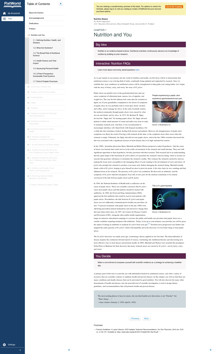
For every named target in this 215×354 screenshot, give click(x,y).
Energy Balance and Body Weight (44, 144)
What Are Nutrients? (43, 48)
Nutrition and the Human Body (42, 92)
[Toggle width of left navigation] (20, 350)
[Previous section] (69, 350)
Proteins (33, 108)
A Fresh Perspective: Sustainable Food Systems (44, 74)
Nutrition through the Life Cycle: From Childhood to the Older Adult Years (43, 160)
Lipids (32, 102)
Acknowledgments (36, 18)
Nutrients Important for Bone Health (41, 130)
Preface (32, 28)
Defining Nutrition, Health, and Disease (47, 41)
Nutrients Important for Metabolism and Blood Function (41, 137)
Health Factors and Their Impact (44, 61)
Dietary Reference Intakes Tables (43, 184)
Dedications (34, 23)
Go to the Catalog (174, 7)
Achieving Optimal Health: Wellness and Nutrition (41, 177)
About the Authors (36, 12)
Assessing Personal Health (45, 68)
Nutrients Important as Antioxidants (39, 122)
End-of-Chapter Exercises (45, 81)
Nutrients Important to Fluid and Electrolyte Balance (42, 114)
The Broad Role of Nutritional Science (46, 54)
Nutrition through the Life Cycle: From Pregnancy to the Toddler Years (44, 151)
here (137, 69)
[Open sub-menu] (28, 35)
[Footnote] (149, 223)
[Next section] (210, 350)
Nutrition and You (37, 35)
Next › (146, 318)
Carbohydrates (36, 97)
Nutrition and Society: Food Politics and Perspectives (41, 169)
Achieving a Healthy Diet (40, 86)
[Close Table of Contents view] (61, 3)
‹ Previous (134, 318)
